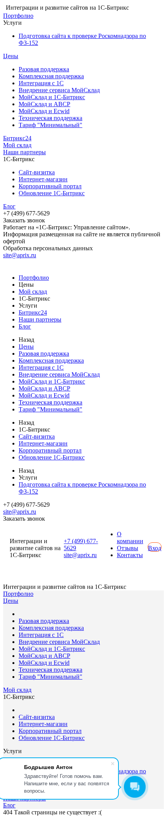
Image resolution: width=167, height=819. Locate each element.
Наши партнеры (24, 152)
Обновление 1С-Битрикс (52, 193)
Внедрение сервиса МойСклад (59, 90)
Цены (10, 56)
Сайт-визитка (37, 172)
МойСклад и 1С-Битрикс (52, 97)
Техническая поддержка (50, 118)
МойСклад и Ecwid (44, 111)
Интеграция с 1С (41, 83)
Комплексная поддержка (51, 76)
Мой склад (17, 145)
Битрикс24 (17, 138)
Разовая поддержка (44, 69)
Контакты (130, 555)
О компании (130, 537)
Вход (154, 548)
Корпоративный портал (50, 186)
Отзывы (127, 548)
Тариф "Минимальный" (50, 125)
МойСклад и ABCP (44, 104)
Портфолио (18, 15)
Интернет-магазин (43, 179)
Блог (9, 206)
